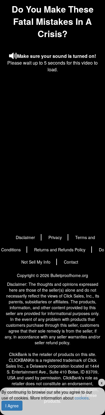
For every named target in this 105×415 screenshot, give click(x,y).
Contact (71, 262)
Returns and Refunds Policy (59, 250)
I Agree (12, 406)
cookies (82, 398)
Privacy (55, 237)
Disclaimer (25, 237)
